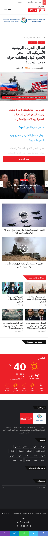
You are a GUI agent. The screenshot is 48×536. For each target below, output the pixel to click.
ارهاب (34, 447)
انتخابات (34, 456)
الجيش (17, 447)
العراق (12, 451)
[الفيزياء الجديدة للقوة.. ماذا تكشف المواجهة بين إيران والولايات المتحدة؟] (12, 314)
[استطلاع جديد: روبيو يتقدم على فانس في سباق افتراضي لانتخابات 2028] (35, 314)
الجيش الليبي (40, 451)
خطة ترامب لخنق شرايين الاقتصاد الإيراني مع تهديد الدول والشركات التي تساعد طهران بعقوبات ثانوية (24, 186)
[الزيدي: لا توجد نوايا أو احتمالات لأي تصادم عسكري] (12, 288)
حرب (43, 460)
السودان (20, 451)
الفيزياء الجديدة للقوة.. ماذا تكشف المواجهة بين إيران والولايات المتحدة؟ (13, 325)
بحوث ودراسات (29, 37)
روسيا (35, 460)
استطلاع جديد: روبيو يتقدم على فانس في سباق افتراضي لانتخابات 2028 (36, 325)
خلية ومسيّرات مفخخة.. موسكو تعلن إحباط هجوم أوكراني (36, 299)
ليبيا (20, 460)
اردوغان (42, 447)
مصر (14, 460)
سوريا (28, 460)
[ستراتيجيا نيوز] (36, 9)
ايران (26, 456)
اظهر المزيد (24, 159)
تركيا (19, 456)
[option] (24, 184)
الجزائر (25, 447)
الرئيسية (40, 37)
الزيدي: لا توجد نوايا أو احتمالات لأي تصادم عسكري (15, 299)
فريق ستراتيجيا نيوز (24, 522)
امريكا (43, 456)
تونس (12, 456)
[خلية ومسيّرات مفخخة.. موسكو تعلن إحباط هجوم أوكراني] (35, 288)
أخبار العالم (42, 42)
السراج (29, 451)
